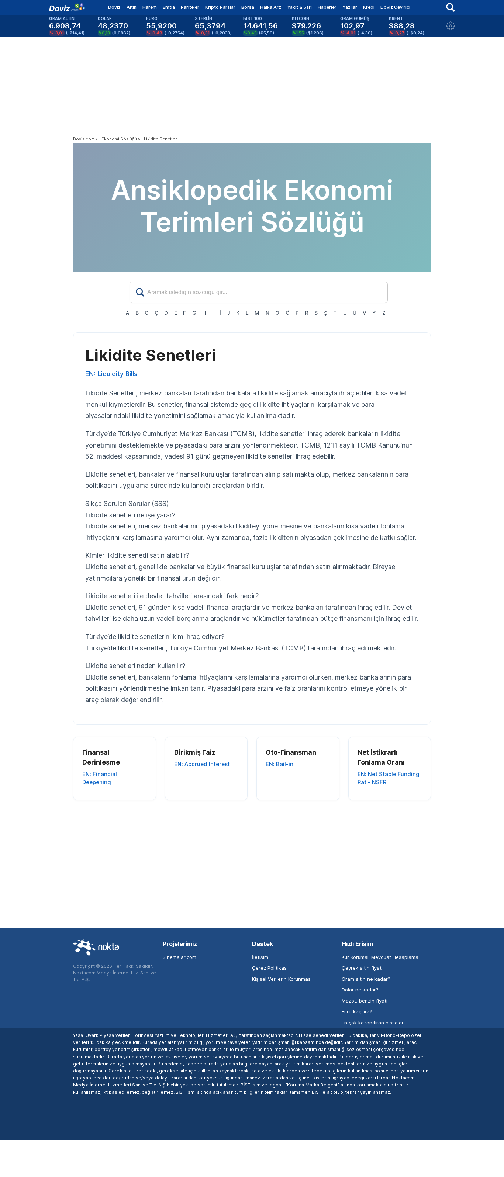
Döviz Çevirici (395, 7)
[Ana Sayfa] (67, 7)
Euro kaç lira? (357, 1011)
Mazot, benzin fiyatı (364, 1001)
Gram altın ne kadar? (366, 979)
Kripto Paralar (220, 7)
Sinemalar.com (179, 957)
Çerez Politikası (270, 968)
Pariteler (190, 7)
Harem (149, 7)
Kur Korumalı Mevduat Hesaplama (380, 957)
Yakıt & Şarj (299, 7)
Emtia (169, 7)
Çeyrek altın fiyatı (362, 968)
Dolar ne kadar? (360, 990)
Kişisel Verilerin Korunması (282, 979)
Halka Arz (270, 7)
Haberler (327, 7)
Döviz (114, 7)
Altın (132, 7)
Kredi (368, 7)
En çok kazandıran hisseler (373, 1022)
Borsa (247, 7)
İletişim (260, 957)
